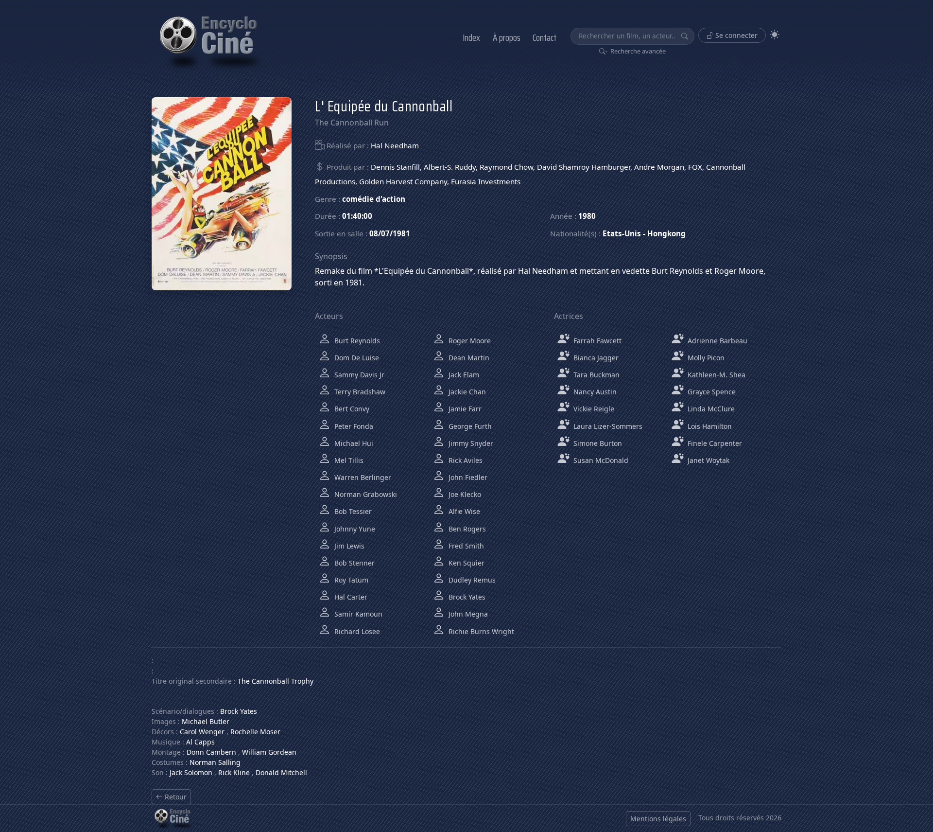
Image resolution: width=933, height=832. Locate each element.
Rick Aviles (465, 460)
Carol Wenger (202, 731)
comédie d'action (373, 199)
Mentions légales (658, 818)
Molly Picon (705, 357)
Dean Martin (468, 357)
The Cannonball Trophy (275, 681)
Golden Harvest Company (403, 181)
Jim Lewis (348, 545)
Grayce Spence (711, 391)
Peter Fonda (352, 426)
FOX (695, 167)
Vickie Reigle (592, 408)
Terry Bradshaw (358, 391)
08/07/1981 (389, 233)
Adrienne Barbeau (716, 340)
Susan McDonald (599, 460)
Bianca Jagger (595, 357)
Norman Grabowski (364, 494)
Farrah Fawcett (596, 340)
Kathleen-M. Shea (715, 374)
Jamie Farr (464, 408)
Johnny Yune (353, 528)
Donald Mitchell (281, 772)
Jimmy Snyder (470, 443)
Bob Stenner (353, 562)
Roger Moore (469, 340)
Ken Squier (465, 562)
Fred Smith (465, 545)
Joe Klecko (464, 494)
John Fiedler (467, 477)
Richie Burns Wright (480, 631)
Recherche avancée (637, 51)
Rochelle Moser (255, 731)
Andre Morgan (659, 167)
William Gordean (269, 752)
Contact (544, 37)
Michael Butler (205, 721)
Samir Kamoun (357, 614)
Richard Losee (356, 631)
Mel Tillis (347, 460)
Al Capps (200, 741)
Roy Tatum (350, 579)
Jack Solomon (191, 772)
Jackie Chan (466, 391)
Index (471, 37)
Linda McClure (710, 408)
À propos (506, 37)
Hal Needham (395, 145)
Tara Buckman (595, 374)
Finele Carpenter (714, 443)
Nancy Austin (594, 391)
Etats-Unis (622, 233)
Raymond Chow (506, 167)
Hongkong (666, 233)
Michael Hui (352, 443)
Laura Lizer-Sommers (606, 426)
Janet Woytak (707, 460)
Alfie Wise (463, 511)
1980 (587, 216)
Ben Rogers (466, 528)
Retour (175, 796)
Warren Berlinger (361, 477)
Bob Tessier (352, 511)
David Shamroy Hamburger (583, 167)
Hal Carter (349, 597)
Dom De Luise (355, 357)
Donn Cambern (211, 752)
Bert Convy (350, 408)
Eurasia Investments (485, 181)
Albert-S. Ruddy (450, 167)
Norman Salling (215, 762)
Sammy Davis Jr (358, 374)
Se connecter (735, 35)
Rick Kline (234, 772)
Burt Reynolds (356, 340)
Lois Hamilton (709, 426)
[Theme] (774, 35)
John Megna (467, 614)
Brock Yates (466, 597)
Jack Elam (463, 374)
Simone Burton (596, 443)
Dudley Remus (471, 579)
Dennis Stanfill (395, 167)
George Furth (469, 426)
